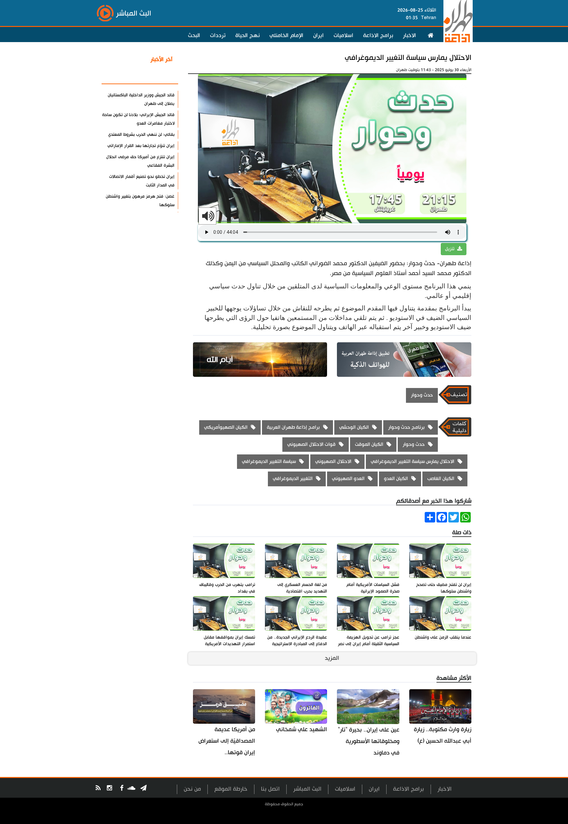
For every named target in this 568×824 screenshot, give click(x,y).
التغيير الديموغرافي (293, 478)
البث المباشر (307, 789)
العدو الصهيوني (348, 478)
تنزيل (450, 249)
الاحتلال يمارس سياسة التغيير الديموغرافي (408, 57)
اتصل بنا (270, 789)
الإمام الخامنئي (286, 35)
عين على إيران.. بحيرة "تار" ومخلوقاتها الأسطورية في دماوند (368, 741)
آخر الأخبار (162, 59)
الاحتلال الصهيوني (333, 461)
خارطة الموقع (231, 789)
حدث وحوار (422, 395)
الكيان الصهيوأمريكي (226, 427)
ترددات (217, 35)
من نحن (192, 789)
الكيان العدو (396, 478)
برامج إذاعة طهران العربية (293, 427)
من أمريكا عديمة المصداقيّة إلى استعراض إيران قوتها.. (227, 741)
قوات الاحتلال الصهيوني (311, 444)
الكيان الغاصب (440, 478)
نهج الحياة (247, 35)
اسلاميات (343, 35)
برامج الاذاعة (378, 35)
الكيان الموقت (369, 444)
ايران (318, 35)
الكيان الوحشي (354, 427)
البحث (194, 35)
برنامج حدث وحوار (406, 427)
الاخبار (409, 35)
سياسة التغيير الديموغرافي (269, 461)
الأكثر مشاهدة (155, 75)
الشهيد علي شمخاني (301, 729)
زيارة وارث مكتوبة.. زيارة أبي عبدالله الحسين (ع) (442, 735)
